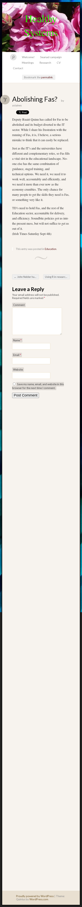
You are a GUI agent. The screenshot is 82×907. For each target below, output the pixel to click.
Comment (19, 304)
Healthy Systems (41, 25)
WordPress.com (38, 899)
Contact (18, 68)
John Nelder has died (26, 276)
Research (45, 62)
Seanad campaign (51, 57)
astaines (17, 105)
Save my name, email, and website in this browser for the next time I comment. (38, 386)
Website (18, 369)
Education (50, 249)
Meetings (28, 62)
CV (59, 62)
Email (17, 355)
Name (17, 340)
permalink (47, 77)
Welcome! (28, 57)
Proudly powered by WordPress (35, 896)
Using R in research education (57, 276)
